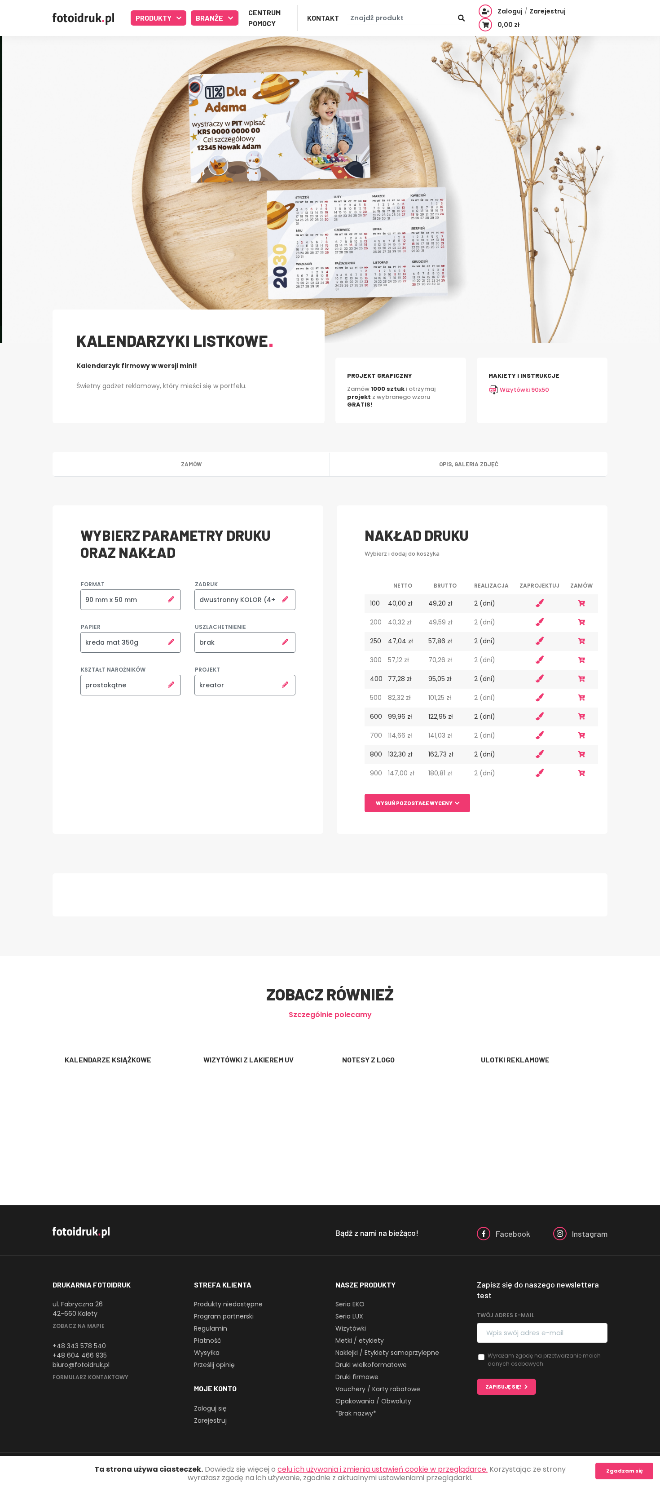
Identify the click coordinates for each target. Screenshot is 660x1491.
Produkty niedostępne (228, 1304)
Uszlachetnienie (220, 627)
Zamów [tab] (191, 464)
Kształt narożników (113, 669)
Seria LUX (349, 1316)
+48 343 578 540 (79, 1345)
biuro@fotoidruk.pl (81, 1364)
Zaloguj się (210, 1408)
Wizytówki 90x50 (523, 389)
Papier (91, 627)
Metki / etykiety (359, 1340)
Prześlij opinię (214, 1364)
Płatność (207, 1340)
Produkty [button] (154, 17)
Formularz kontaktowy (90, 1377)
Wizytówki (350, 1328)
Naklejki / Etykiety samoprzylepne (387, 1352)
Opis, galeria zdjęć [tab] (468, 464)
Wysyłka (207, 1352)
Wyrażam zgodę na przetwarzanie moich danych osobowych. (544, 1359)
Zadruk (206, 584)
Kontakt (323, 17)
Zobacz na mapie (79, 1326)
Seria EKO (350, 1304)
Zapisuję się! (503, 1386)
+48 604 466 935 (80, 1355)
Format (93, 584)
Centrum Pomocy (264, 17)
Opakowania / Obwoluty (373, 1401)
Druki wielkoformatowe (371, 1364)
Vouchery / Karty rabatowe (377, 1389)
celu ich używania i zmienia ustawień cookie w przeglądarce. (382, 1469)
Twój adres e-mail (505, 1315)
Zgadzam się (624, 1470)
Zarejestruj (210, 1420)
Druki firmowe (356, 1376)
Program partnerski (224, 1316)
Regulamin (210, 1328)
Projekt (207, 669)
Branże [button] (210, 17)
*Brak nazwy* (355, 1413)
